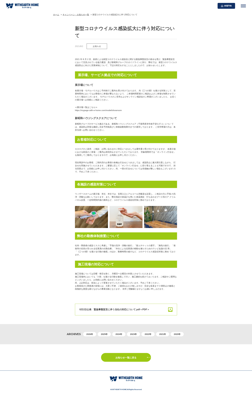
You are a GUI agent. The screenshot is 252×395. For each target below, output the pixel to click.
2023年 (133, 334)
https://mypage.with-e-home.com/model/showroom (98, 110)
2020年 (177, 334)
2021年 (162, 334)
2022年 (148, 334)
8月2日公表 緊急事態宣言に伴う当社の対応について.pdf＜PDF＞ (114, 309)
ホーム (56, 14)
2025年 (104, 334)
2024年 (119, 334)
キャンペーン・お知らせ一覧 (76, 14)
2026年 (89, 334)
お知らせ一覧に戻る (126, 357)
